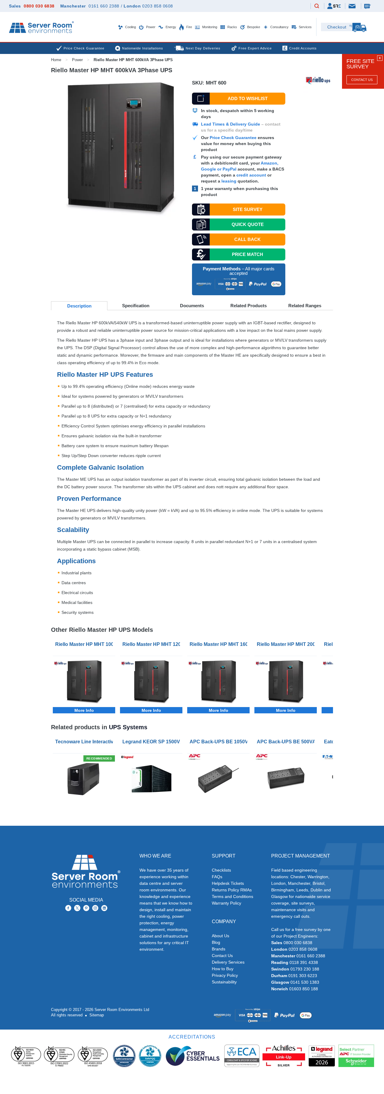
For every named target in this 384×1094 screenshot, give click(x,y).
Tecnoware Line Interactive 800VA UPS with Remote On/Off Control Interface (85, 741)
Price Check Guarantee (233, 137)
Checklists (221, 870)
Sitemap (96, 1015)
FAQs (217, 876)
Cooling (130, 27)
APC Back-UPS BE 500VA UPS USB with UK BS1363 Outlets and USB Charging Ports (287, 741)
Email (352, 5)
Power (150, 27)
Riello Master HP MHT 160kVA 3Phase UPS (220, 644)
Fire (188, 27)
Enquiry (368, 6)
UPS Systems (128, 727)
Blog (216, 942)
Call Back (247, 239)
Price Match (247, 254)
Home (56, 60)
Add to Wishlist (247, 98)
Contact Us (362, 80)
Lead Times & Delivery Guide (230, 124)
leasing (228, 181)
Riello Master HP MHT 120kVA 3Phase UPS (152, 644)
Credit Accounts (303, 48)
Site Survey (247, 209)
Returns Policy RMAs (232, 889)
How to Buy (222, 968)
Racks (231, 27)
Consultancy (279, 27)
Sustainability (224, 982)
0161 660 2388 (103, 6)
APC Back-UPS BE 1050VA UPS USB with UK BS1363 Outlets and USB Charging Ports (220, 741)
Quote (248, 224)
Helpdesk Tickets (228, 883)
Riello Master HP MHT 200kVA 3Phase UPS (287, 644)
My (334, 6)
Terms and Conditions (232, 896)
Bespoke (253, 27)
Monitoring (209, 27)
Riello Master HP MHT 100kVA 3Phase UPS (85, 644)
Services (305, 27)
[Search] (317, 6)
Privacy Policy (225, 975)
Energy (170, 27)
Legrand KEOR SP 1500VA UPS (152, 741)
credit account (251, 175)
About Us (220, 935)
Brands (218, 949)
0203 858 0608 (157, 6)
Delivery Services (228, 962)
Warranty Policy (226, 903)
